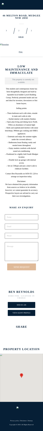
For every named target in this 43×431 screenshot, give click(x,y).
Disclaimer (23, 420)
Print (21, 52)
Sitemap (30, 420)
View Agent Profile (21, 313)
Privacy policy (14, 420)
